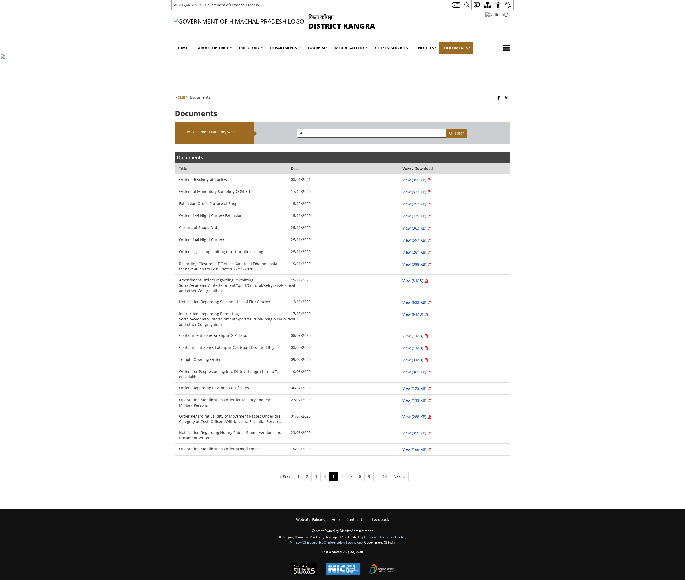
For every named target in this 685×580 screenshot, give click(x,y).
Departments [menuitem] (283, 47)
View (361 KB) (414, 372)
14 (385, 476)
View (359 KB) (414, 433)
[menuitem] (456, 5)
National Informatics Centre (384, 537)
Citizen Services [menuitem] (391, 47)
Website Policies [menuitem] (310, 519)
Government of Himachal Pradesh (232, 4)
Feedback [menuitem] (380, 519)
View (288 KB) (414, 416)
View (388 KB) (414, 264)
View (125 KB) (414, 388)
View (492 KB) (414, 204)
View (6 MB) (413, 314)
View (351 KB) (414, 179)
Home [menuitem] (182, 47)
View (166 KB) (414, 449)
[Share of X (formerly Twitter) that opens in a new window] (506, 98)
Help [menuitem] (336, 519)
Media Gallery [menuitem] (350, 47)
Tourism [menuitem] (316, 47)
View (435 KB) (414, 216)
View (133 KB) (414, 400)
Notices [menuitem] (426, 47)
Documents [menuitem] (456, 47)
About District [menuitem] (213, 47)
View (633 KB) (414, 302)
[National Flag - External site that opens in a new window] (499, 14)
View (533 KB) (414, 191)
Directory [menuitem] (249, 47)
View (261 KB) (414, 252)
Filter (459, 133)
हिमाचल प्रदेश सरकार (187, 4)
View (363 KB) (414, 228)
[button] (507, 48)
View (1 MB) (413, 335)
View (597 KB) (414, 240)
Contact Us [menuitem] (356, 519)
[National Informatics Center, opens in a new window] (343, 569)
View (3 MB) (413, 280)
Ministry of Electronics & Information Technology (326, 542)
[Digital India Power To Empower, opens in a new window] (381, 569)
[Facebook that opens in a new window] (498, 98)
